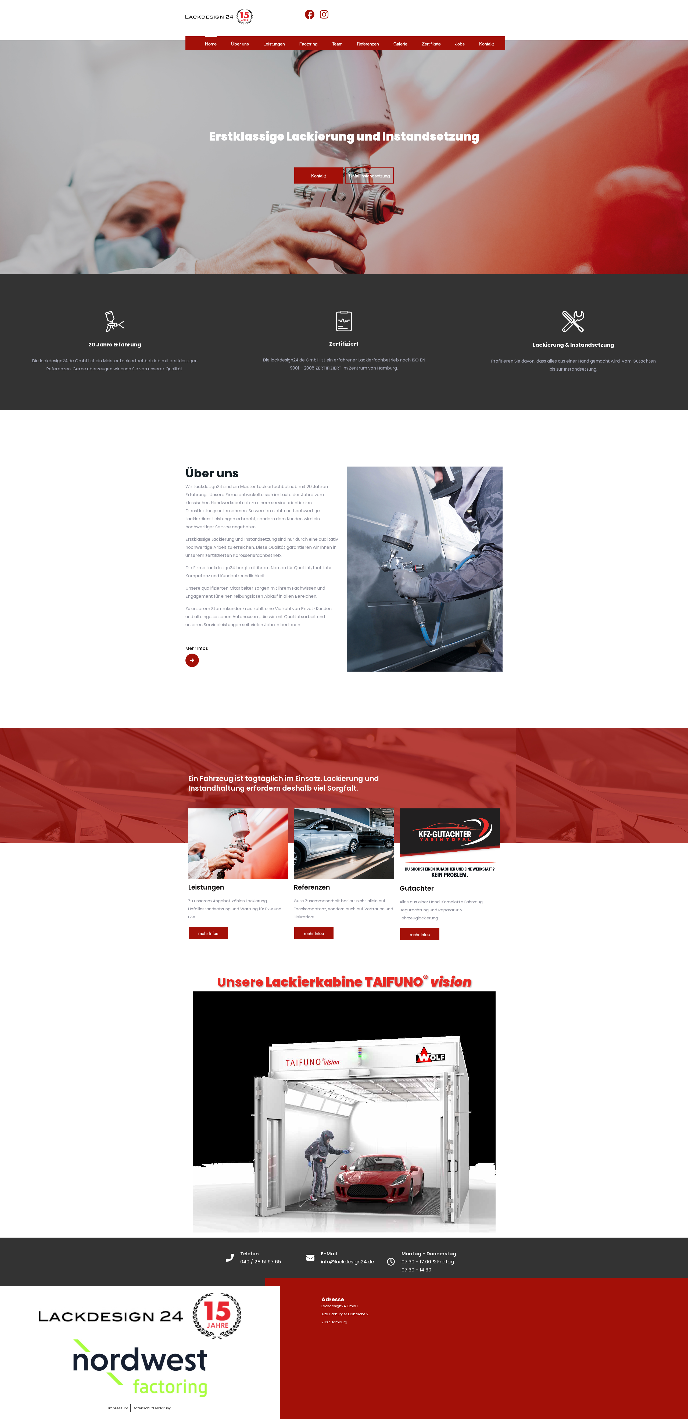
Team (337, 43)
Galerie (400, 43)
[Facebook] (309, 14)
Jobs (460, 43)
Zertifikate (431, 43)
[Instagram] (324, 14)
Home (211, 43)
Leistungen (274, 43)
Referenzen (368, 43)
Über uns (240, 43)
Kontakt (486, 43)
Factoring (308, 43)
